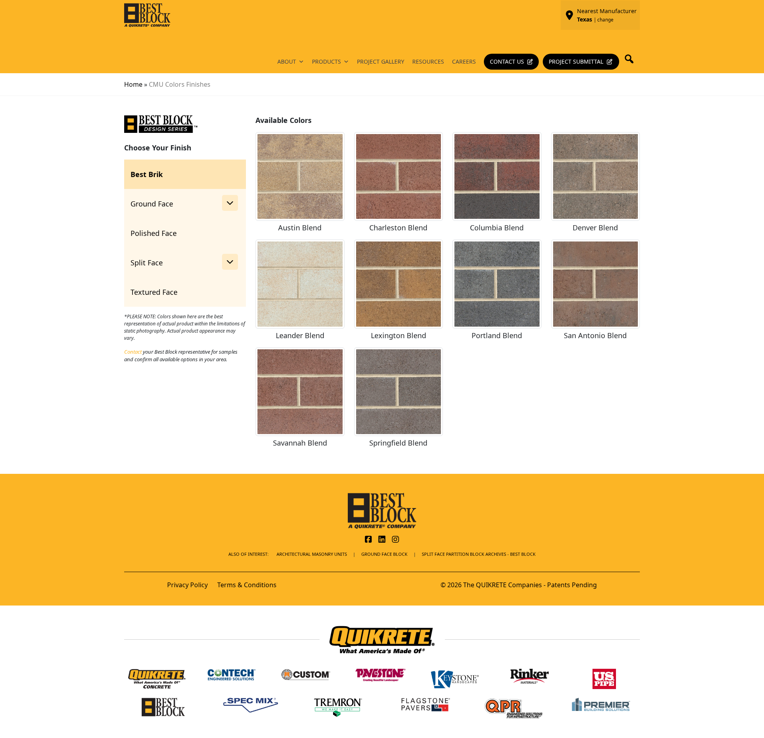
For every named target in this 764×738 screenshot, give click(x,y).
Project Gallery (380, 61)
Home (133, 84)
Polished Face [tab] (154, 233)
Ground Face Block (384, 554)
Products (326, 61)
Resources (428, 61)
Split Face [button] (147, 262)
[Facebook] (368, 539)
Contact (133, 351)
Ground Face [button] (152, 203)
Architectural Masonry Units (312, 554)
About (286, 61)
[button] (631, 59)
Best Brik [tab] (147, 174)
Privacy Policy (187, 584)
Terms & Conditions (247, 584)
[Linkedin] (382, 539)
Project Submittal (576, 61)
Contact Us (507, 61)
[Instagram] (395, 539)
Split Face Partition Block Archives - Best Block (479, 554)
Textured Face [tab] (154, 292)
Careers (464, 61)
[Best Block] (382, 510)
